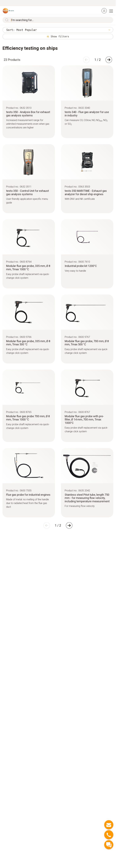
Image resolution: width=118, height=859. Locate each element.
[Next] (109, 60)
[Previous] (86, 60)
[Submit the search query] (6, 20)
